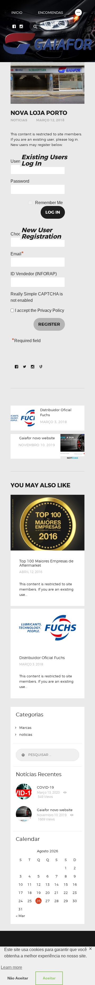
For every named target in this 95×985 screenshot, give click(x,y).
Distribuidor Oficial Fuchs (42, 658)
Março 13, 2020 (48, 792)
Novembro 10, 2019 (51, 815)
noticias (19, 120)
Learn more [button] (11, 967)
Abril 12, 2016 (30, 572)
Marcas (25, 727)
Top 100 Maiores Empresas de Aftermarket (46, 563)
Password (20, 181)
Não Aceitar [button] (17, 978)
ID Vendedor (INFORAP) (34, 274)
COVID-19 (45, 787)
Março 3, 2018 (31, 664)
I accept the (39, 310)
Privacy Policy (50, 310)
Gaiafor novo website (55, 810)
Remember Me (49, 202)
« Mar (20, 916)
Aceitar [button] (49, 978)
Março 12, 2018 (50, 120)
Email (17, 253)
